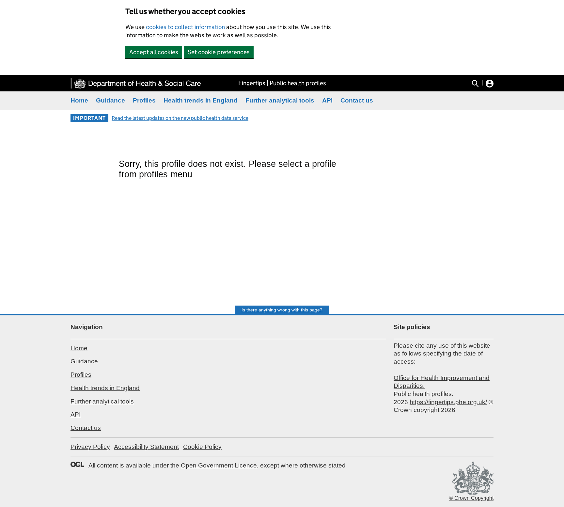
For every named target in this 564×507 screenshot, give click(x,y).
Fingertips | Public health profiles (282, 83)
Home (79, 100)
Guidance (110, 100)
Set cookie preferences (219, 52)
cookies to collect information (185, 27)
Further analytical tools (279, 100)
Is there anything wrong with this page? (282, 309)
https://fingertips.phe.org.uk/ (448, 402)
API (327, 100)
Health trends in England (201, 100)
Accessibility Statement (146, 446)
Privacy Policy (90, 446)
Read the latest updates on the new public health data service (180, 118)
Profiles (144, 100)
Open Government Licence (219, 465)
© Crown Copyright (471, 498)
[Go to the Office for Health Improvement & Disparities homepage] (135, 83)
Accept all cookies (153, 52)
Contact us (356, 100)
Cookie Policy (202, 446)
